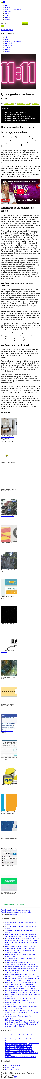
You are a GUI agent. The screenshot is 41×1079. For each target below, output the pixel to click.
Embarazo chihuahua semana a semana (18, 1049)
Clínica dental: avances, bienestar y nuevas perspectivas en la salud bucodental (20, 999)
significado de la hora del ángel (16, 120)
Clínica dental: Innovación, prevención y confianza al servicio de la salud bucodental (20, 963)
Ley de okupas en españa (15, 910)
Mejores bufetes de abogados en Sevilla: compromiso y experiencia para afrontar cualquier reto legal (22, 1012)
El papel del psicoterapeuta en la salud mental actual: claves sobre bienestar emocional (21, 983)
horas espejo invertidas (13, 114)
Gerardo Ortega (9, 104)
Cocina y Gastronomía (13, 10)
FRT (15, 1077)
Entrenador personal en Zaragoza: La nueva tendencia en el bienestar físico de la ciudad (20, 947)
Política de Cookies (12, 1069)
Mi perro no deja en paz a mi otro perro (18, 1047)
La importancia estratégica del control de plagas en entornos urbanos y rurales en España (22, 979)
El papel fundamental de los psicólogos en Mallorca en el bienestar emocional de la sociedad (22, 975)
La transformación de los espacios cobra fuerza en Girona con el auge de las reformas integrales (22, 987)
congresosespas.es (7, 30)
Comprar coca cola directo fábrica (17, 1041)
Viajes (7, 15)
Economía (8, 11)
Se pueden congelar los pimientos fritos (18, 1039)
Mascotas (8, 13)
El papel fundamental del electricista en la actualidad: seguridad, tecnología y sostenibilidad (22, 1021)
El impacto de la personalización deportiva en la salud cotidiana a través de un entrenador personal (22, 935)
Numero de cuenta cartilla (16, 912)
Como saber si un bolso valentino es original (20, 1057)
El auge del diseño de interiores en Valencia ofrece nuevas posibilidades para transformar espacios (22, 991)
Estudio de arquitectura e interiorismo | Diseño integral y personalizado (21, 1007)
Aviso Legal (9, 1067)
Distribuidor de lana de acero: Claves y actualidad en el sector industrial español (22, 1025)
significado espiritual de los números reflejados (21, 118)
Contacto (8, 19)
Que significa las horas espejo (15, 112)
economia (35, 104)
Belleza (7, 8)
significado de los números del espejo (18, 116)
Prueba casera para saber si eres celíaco (18, 1045)
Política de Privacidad (12, 1065)
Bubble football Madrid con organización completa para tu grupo (19, 951)
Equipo (7, 17)
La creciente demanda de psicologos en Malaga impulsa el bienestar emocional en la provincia (21, 967)
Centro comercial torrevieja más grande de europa (22, 1043)
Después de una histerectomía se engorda (19, 1051)
